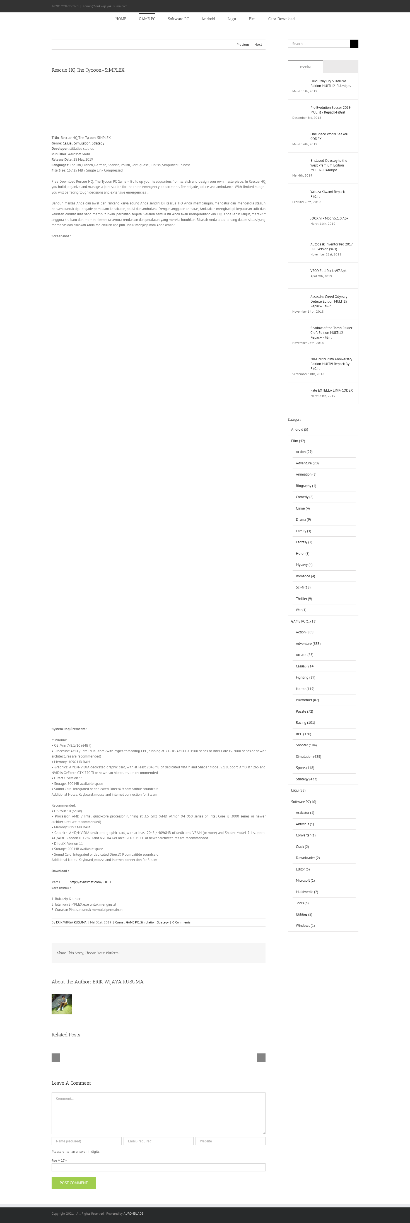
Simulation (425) (308, 756)
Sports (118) (305, 767)
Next (258, 44)
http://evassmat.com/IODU (90, 882)
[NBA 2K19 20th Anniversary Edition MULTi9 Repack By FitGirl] (299, 359)
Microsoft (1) (305, 880)
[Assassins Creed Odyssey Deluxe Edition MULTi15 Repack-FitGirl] (299, 297)
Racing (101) (305, 722)
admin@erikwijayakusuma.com (105, 6)
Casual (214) (305, 666)
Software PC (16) (303, 801)
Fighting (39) (305, 677)
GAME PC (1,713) (304, 621)
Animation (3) (306, 474)
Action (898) (305, 632)
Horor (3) (303, 553)
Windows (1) (305, 925)
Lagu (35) (298, 790)
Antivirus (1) (305, 824)
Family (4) (303, 531)
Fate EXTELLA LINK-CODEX (331, 390)
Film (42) (298, 440)
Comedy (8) (304, 496)
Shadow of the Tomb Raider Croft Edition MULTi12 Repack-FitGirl (331, 332)
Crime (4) (303, 508)
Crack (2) (302, 846)
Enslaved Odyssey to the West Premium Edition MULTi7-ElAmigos (328, 165)
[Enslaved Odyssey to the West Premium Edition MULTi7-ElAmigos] (299, 160)
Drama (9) (303, 519)
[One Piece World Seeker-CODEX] (299, 134)
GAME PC (132, 922)
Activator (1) (305, 812)
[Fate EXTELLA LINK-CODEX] (299, 390)
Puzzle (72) (304, 711)
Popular (305, 67)
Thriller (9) (304, 598)
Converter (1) (306, 835)
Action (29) (304, 451)
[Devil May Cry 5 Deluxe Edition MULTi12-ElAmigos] (299, 81)
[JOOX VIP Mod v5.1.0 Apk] (299, 218)
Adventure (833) (308, 643)
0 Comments (181, 922)
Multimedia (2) (307, 891)
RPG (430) (303, 734)
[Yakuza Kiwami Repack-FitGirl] (299, 192)
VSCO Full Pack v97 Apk (328, 270)
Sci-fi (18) (303, 587)
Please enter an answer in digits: (76, 1151)
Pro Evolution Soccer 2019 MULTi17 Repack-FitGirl (330, 110)
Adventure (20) (307, 463)
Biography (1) (306, 485)
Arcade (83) (304, 654)
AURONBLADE (133, 1213)
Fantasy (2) (304, 542)
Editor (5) (303, 869)
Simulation (82, 143)
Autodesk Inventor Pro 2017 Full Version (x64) (331, 246)
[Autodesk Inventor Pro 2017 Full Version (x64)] (299, 244)
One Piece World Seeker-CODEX (329, 136)
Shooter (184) (306, 745)
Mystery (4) (304, 564)
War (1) (301, 609)
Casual (68, 143)
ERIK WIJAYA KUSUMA (71, 922)
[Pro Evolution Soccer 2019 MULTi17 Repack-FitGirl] (299, 107)
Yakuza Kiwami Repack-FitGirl (328, 194)
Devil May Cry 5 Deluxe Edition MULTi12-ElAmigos (330, 83)
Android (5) (299, 429)
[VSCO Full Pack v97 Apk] (299, 271)
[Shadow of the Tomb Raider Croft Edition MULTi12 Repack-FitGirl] (299, 328)
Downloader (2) (308, 857)
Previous (243, 44)
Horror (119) (305, 688)
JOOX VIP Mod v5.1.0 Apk (329, 218)
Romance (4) (305, 576)
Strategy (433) (306, 779)
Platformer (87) (307, 700)
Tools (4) (302, 903)
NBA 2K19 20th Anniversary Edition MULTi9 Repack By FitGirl (331, 364)
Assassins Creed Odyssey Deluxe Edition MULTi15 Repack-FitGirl (328, 301)
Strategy (98, 143)
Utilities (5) (304, 914)
